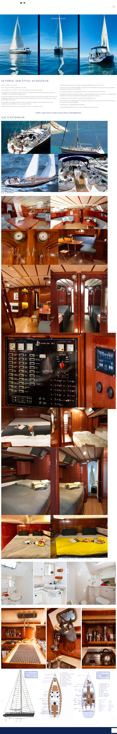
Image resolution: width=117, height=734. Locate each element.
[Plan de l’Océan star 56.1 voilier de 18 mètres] (58, 686)
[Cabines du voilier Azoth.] (79, 526)
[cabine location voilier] (29, 419)
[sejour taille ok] (79, 238)
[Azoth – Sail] (19, 2)
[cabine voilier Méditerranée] (79, 419)
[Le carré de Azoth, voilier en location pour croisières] (79, 205)
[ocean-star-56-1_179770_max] (58, 361)
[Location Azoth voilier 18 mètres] (29, 163)
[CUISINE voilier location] (58, 628)
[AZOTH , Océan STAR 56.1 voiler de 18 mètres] (29, 130)
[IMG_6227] (29, 527)
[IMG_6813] (29, 238)
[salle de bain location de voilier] (58, 573)
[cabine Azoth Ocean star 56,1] (29, 475)
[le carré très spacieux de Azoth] (29, 293)
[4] (29, 205)
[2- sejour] (79, 293)
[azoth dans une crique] (79, 130)
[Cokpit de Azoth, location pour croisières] (79, 163)
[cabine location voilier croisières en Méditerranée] (79, 475)
